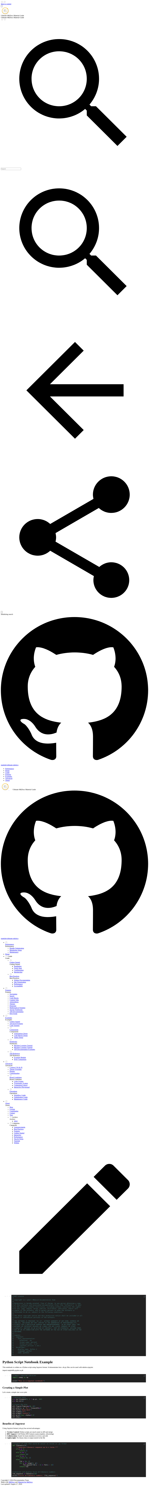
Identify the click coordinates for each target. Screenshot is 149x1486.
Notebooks (13, 1044)
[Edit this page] (74, 1292)
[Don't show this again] (2, 6)
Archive (12, 1119)
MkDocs (12, 1482)
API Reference (15, 1055)
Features (8, 774)
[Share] (74, 610)
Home (7, 771)
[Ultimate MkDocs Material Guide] (5, 13)
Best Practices (14, 978)
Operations (13, 1093)
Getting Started (15, 964)
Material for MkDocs (25, 1482)
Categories (13, 1125)
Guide (7, 773)
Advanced (8, 778)
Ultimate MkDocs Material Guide (24, 789)
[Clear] (2, 612)
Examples (8, 776)
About (7, 780)
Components (14, 1032)
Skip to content (6, 4)
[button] (144, 1297)
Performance (9, 769)
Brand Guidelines (16, 1079)
